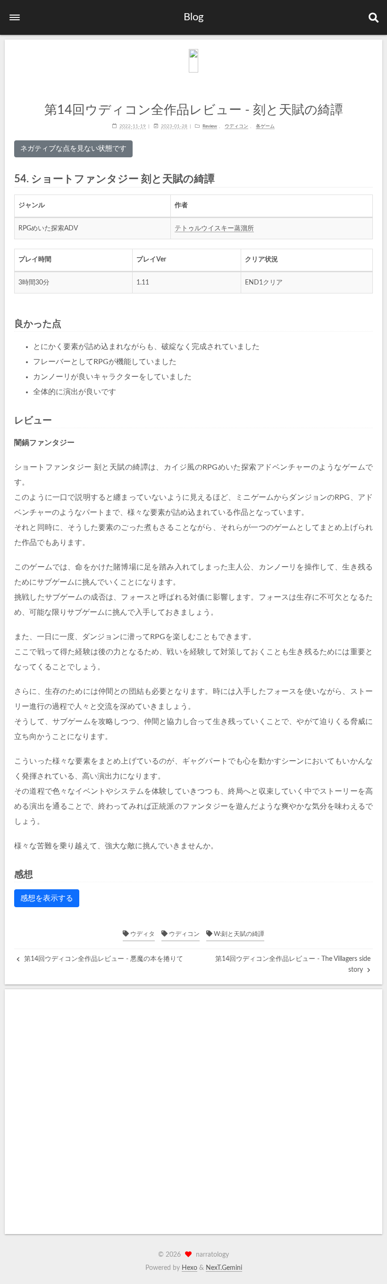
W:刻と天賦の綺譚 (238, 934)
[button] (15, 17)
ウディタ (142, 934)
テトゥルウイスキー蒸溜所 (214, 228)
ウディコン (184, 934)
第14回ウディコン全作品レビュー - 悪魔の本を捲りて (102, 959)
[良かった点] (368, 323)
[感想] (368, 874)
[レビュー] (368, 420)
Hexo (189, 1268)
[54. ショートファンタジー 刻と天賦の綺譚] (368, 178)
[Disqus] (193, 1111)
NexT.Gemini (224, 1268)
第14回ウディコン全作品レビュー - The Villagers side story (292, 964)
